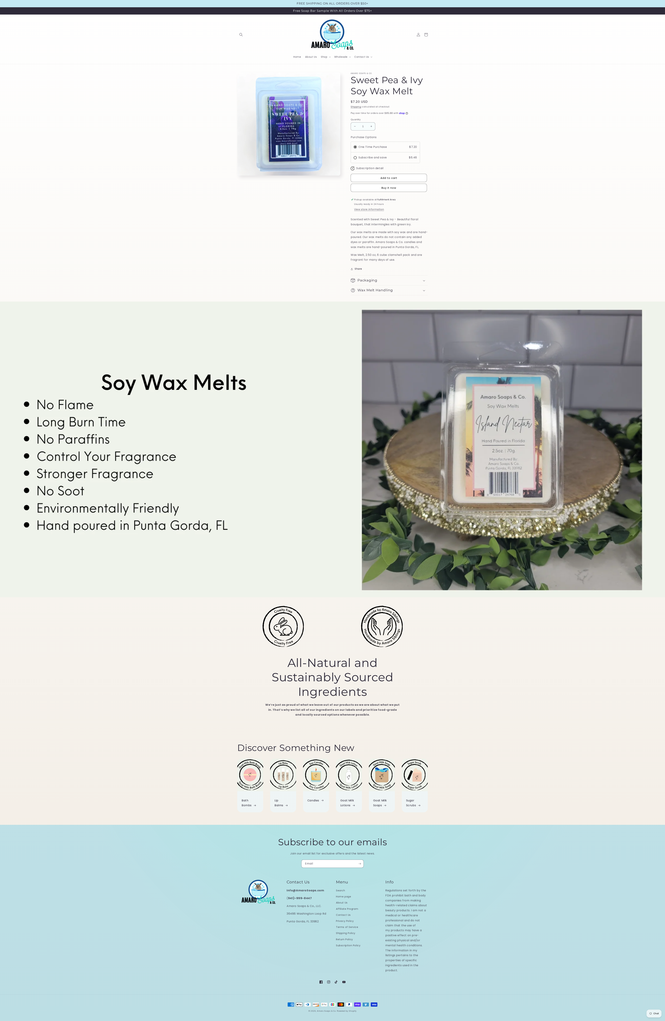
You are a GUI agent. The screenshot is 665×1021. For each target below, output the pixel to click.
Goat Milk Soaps (380, 802)
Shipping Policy (345, 933)
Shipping (356, 106)
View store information (369, 209)
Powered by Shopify (347, 1011)
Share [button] (358, 269)
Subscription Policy (348, 945)
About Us (342, 902)
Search (340, 890)
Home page (343, 896)
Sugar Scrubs (411, 802)
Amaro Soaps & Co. (326, 1011)
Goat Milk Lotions (347, 802)
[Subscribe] (359, 864)
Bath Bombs (247, 802)
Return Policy (344, 939)
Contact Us (343, 915)
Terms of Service (347, 927)
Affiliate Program (347, 909)
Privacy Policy (345, 921)
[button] (241, 34)
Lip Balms (278, 802)
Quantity (356, 119)
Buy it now (389, 188)
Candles (313, 800)
